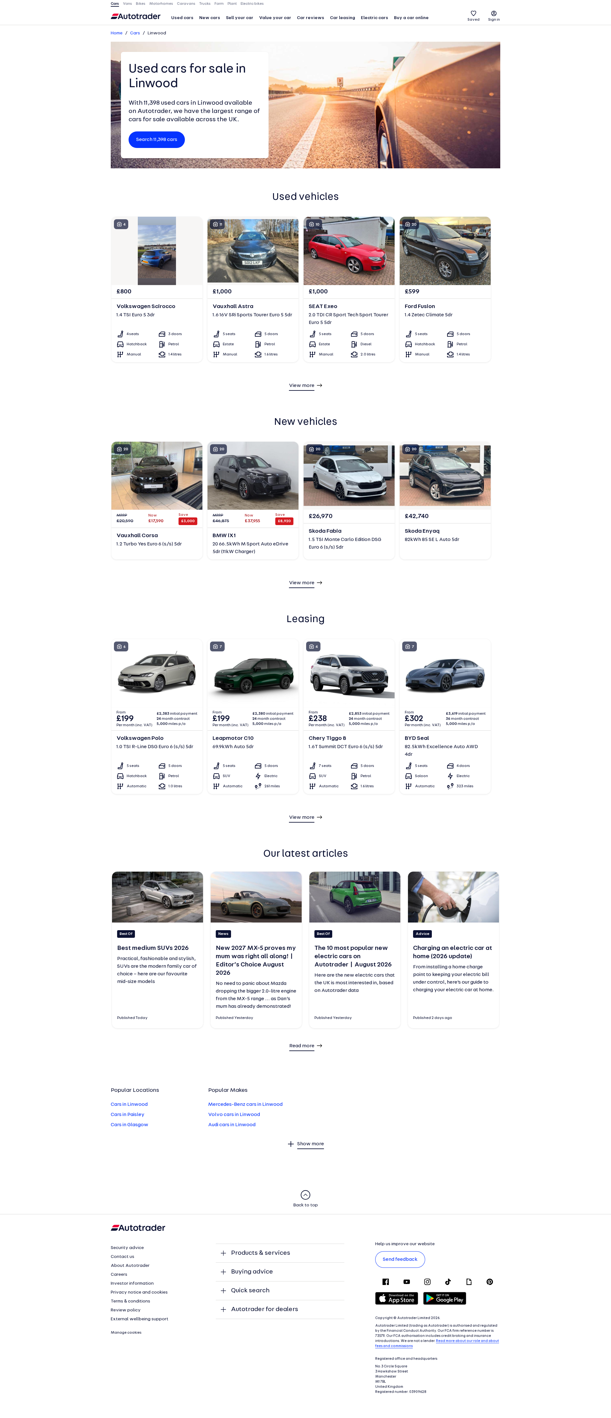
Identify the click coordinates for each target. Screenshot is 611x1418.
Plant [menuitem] (232, 4)
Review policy (126, 1310)
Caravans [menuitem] (186, 4)
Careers (119, 1274)
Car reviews (310, 18)
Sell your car (239, 18)
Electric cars (374, 18)
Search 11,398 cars (156, 139)
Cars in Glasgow (129, 1124)
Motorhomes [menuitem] (161, 4)
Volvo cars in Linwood (234, 1114)
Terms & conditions (130, 1301)
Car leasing (342, 18)
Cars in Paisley (127, 1114)
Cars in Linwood (129, 1104)
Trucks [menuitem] (205, 4)
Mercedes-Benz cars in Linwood (245, 1104)
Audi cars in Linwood (232, 1124)
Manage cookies (126, 1333)
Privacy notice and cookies (139, 1292)
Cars (135, 33)
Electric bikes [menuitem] (252, 4)
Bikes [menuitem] (140, 4)
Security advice (127, 1248)
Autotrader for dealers (264, 1309)
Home (117, 33)
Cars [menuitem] (115, 4)
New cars (209, 18)
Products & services (260, 1253)
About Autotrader (130, 1265)
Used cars (182, 18)
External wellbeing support (139, 1319)
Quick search (250, 1291)
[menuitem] (182, 18)
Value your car (275, 18)
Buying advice (252, 1272)
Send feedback (400, 1259)
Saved (473, 20)
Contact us (122, 1256)
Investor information (132, 1283)
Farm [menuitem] (219, 4)
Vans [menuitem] (127, 4)
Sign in (494, 20)
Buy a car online (411, 18)
